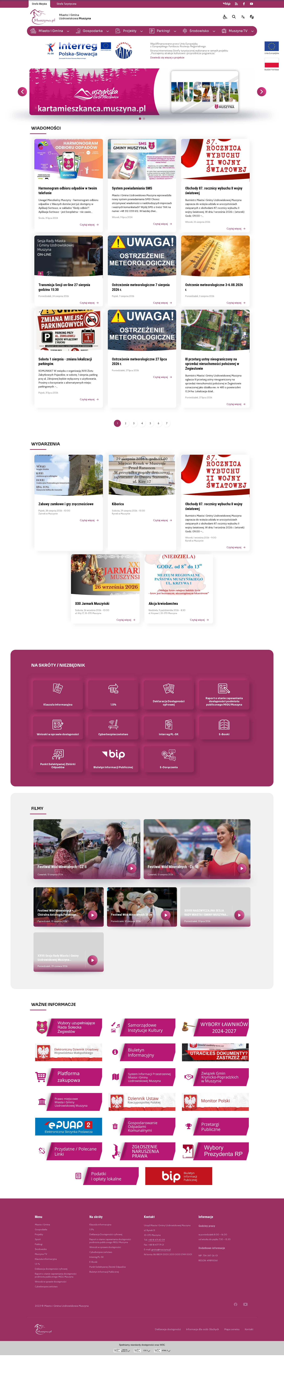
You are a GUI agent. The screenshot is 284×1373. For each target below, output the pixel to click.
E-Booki (93, 1261)
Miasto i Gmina (42, 1224)
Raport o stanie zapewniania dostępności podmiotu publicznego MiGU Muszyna (55, 1275)
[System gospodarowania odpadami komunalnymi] (142, 1135)
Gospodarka (41, 1229)
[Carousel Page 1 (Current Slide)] (140, 118)
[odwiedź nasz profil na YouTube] (251, 4)
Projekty (39, 1234)
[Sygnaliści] (142, 1160)
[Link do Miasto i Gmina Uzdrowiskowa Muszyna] (43, 1329)
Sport (38, 1239)
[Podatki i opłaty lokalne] (105, 1184)
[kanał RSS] (236, 4)
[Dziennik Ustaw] (142, 1110)
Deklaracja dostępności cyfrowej (51, 1268)
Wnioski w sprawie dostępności (50, 1281)
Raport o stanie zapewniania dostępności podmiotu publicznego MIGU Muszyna (110, 1241)
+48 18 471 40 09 (156, 1239)
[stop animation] (35, 108)
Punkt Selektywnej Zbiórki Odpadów (107, 1266)
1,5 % (37, 1263)
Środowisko (41, 1249)
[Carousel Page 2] (144, 118)
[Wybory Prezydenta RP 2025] (215, 1160)
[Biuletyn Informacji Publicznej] (178, 1184)
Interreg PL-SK (96, 1257)
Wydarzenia (45, 444)
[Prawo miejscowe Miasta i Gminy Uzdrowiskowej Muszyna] (68, 1110)
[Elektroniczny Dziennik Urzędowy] (68, 1060)
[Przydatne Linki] (68, 1160)
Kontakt (249, 1329)
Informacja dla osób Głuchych (202, 1329)
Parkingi (38, 1244)
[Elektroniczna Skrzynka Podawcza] (68, 1135)
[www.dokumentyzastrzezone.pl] (215, 1061)
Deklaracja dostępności (168, 1329)
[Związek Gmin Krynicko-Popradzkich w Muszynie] (215, 1085)
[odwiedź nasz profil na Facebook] (244, 4)
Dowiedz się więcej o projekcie (167, 57)
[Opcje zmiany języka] (243, 17)
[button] (225, 17)
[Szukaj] (234, 17)
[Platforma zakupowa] (68, 1085)
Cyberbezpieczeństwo (46, 1286)
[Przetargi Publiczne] (215, 1135)
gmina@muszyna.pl (161, 1249)
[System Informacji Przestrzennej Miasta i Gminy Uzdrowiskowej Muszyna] (142, 1085)
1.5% (91, 1229)
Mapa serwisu (231, 1329)
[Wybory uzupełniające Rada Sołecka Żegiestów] (68, 1036)
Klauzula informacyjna (46, 1259)
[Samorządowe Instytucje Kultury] (142, 1036)
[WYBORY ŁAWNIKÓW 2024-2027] (215, 1036)
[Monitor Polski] (215, 1110)
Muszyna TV (41, 1254)
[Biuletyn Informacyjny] (142, 1060)
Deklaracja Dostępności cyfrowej (105, 1234)
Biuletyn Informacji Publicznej (104, 1271)
